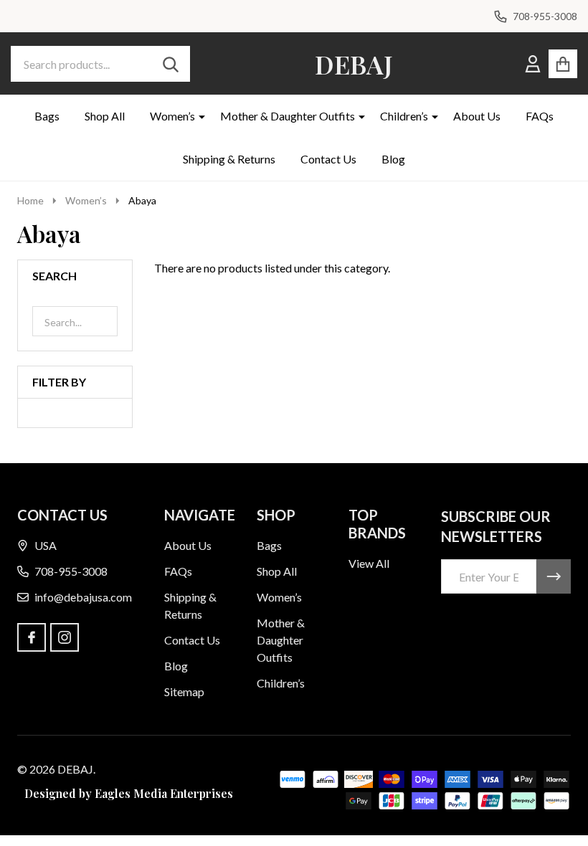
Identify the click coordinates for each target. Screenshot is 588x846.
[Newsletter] (553, 576)
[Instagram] (64, 637)
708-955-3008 (71, 571)
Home (30, 200)
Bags (47, 116)
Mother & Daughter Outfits (287, 116)
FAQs (540, 116)
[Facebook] (31, 637)
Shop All (105, 116)
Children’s (404, 116)
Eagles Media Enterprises (164, 793)
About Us (477, 116)
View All (368, 563)
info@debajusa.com (83, 597)
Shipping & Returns (229, 159)
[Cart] (563, 63)
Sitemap (184, 691)
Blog (393, 159)
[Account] (532, 63)
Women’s (172, 116)
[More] (196, 116)
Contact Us (328, 159)
